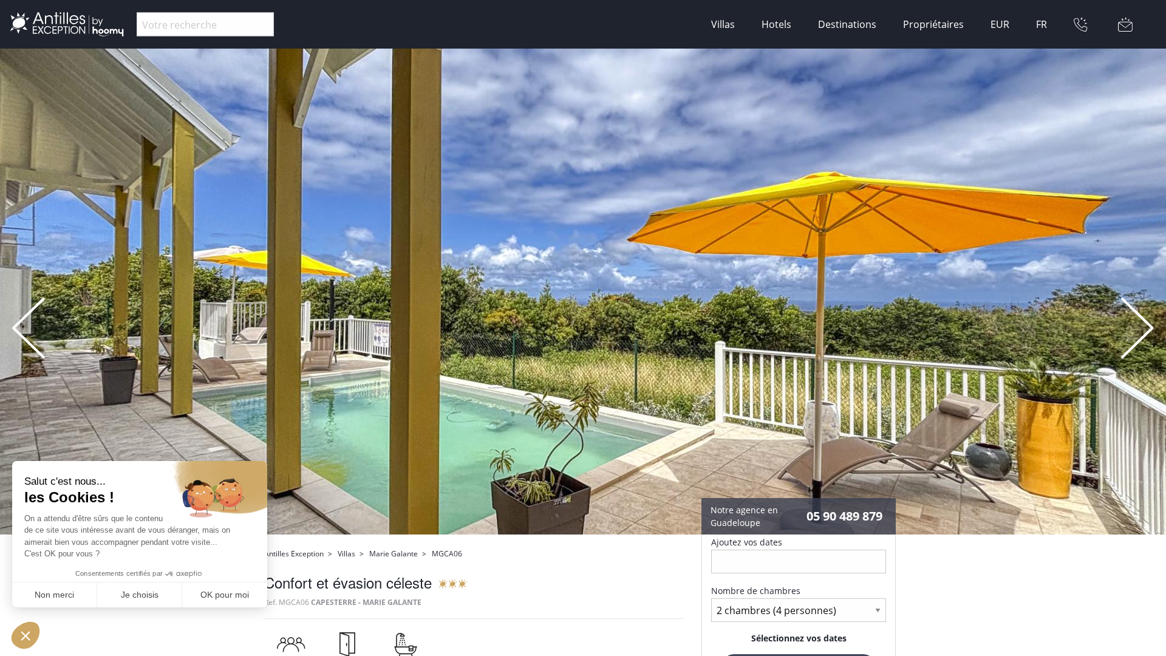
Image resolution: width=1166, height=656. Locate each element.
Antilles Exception (294, 553)
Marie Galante (393, 553)
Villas (723, 24)
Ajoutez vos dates (746, 542)
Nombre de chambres (755, 590)
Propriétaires (933, 24)
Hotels (776, 24)
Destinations (847, 24)
